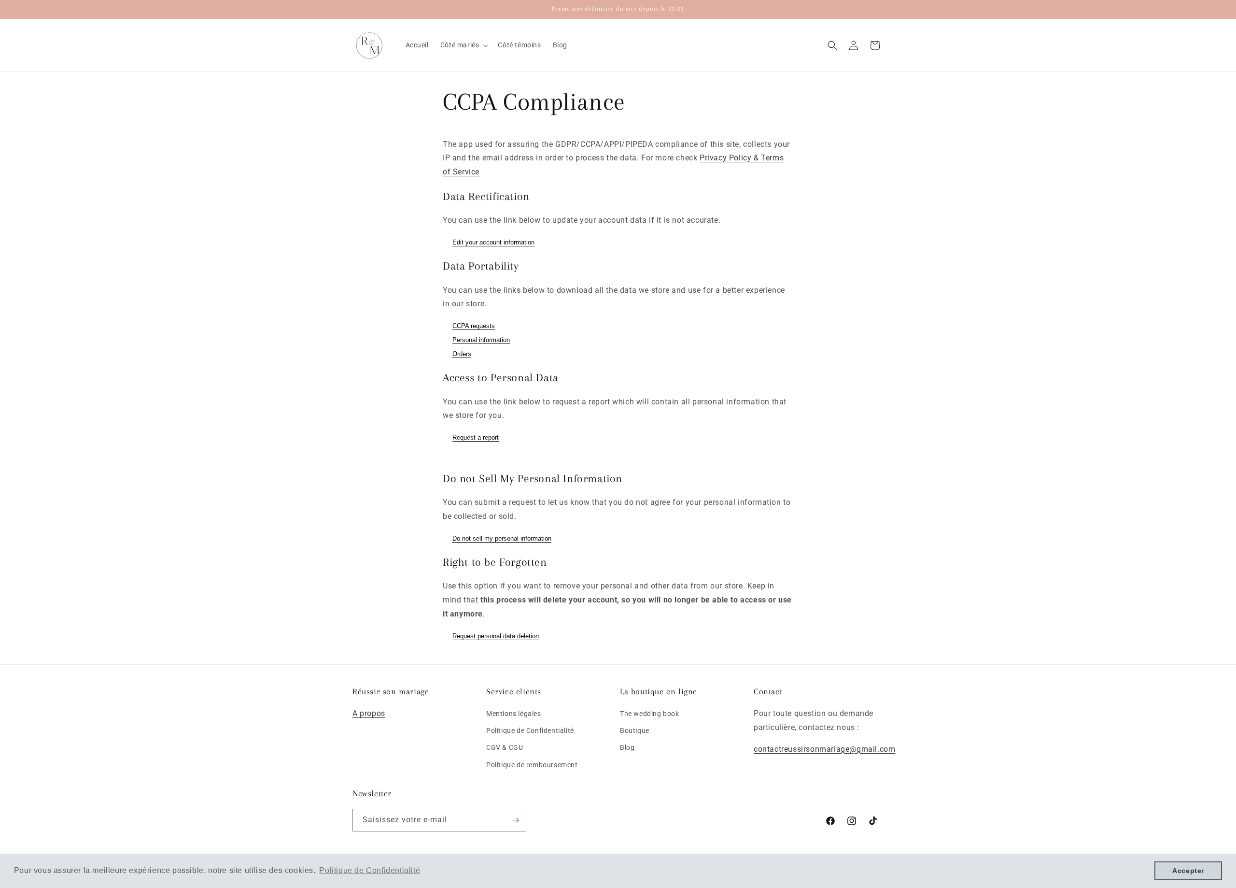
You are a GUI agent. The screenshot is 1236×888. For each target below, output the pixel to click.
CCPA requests (473, 325)
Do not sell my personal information (501, 538)
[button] (463, 45)
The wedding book (649, 713)
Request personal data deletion (495, 636)
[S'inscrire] (515, 820)
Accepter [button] (1188, 870)
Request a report (475, 437)
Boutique (634, 730)
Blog (627, 748)
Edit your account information (493, 242)
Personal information (481, 340)
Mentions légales (513, 713)
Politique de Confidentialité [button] (369, 870)
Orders (461, 354)
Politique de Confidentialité (530, 730)
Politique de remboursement (532, 765)
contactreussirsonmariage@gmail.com (824, 749)
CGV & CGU (504, 748)
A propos (368, 713)
